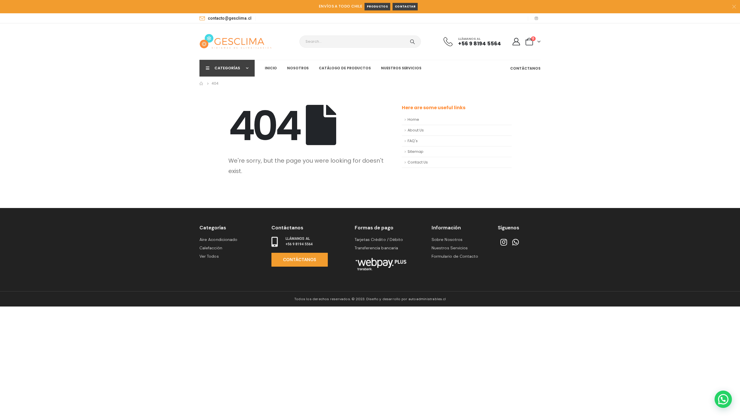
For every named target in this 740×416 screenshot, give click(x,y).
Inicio (271, 68)
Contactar (405, 6)
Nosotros (298, 68)
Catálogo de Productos (345, 68)
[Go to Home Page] (201, 83)
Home (413, 119)
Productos (377, 6)
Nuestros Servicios (401, 68)
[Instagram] (536, 18)
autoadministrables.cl (427, 299)
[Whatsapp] (516, 242)
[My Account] (516, 41)
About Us (416, 130)
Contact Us (418, 162)
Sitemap (415, 151)
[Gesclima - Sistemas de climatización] (235, 41)
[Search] (412, 41)
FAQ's (413, 140)
